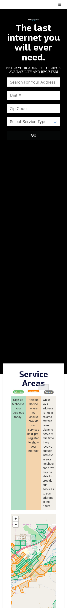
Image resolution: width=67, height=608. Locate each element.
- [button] (16, 524)
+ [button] (16, 518)
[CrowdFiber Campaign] (33, 19)
